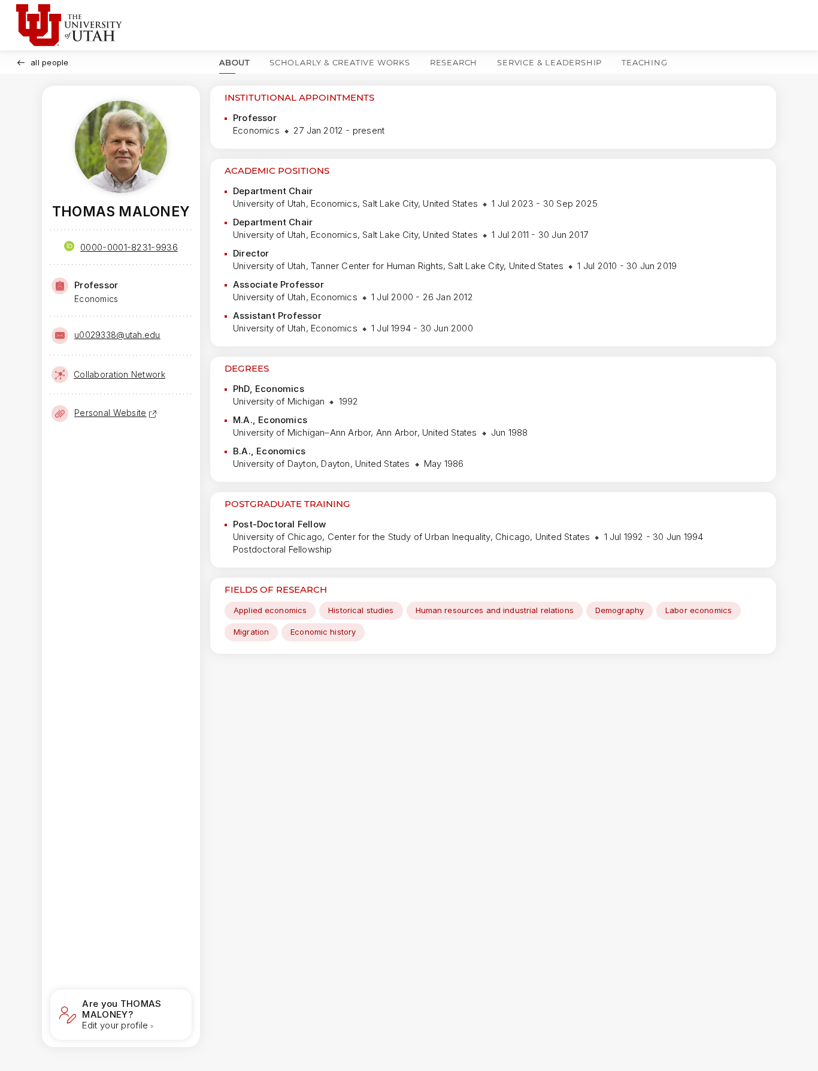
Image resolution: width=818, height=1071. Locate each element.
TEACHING (644, 62)
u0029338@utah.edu (117, 335)
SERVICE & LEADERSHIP (549, 62)
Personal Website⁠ (110, 413)
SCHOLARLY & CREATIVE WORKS (339, 62)
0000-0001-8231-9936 (129, 247)
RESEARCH (453, 62)
